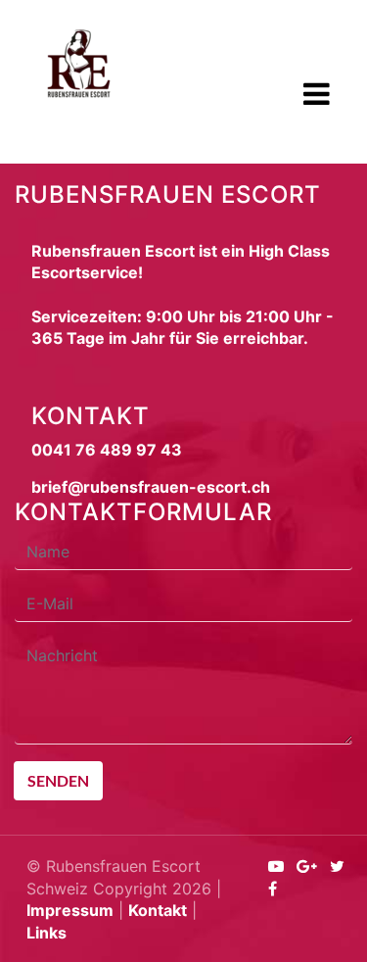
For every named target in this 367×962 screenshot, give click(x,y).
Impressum (70, 910)
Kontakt (157, 910)
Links (46, 932)
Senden (58, 780)
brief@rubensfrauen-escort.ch (150, 487)
